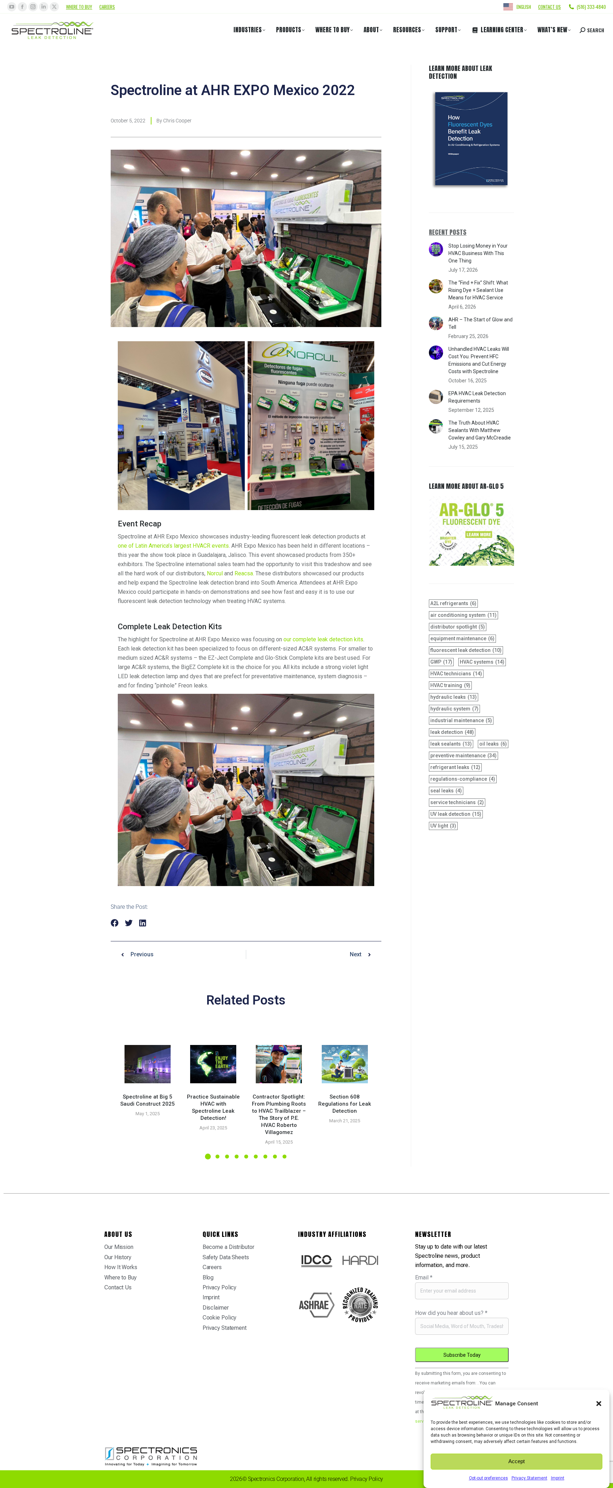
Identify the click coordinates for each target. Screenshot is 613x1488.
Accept (516, 1462)
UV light (443, 826)
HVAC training (450, 685)
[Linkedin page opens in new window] (43, 6)
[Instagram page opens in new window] (33, 6)
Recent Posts (447, 232)
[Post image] (148, 1064)
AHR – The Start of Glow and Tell (480, 323)
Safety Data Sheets (226, 1257)
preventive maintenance (463, 755)
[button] (598, 1403)
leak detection (452, 732)
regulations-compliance (462, 779)
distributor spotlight (457, 627)
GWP (441, 662)
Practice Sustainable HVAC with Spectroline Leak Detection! (213, 1107)
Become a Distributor (228, 1247)
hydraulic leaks (453, 697)
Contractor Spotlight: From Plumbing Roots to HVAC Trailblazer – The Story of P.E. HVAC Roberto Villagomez (279, 1114)
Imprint (557, 1478)
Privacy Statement (529, 1478)
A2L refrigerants (453, 603)
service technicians (457, 802)
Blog (208, 1277)
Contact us (549, 6)
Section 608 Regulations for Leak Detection (344, 1104)
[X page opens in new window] (54, 6)
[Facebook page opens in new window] (22, 6)
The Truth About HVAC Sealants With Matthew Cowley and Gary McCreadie (479, 430)
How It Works (120, 1267)
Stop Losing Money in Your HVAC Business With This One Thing (478, 253)
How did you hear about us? (451, 1313)
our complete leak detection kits (323, 639)
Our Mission (118, 1247)
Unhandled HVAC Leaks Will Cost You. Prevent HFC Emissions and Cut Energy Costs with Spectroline (478, 360)
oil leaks (493, 744)
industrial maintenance (461, 720)
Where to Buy (79, 6)
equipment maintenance (462, 638)
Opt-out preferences (488, 1478)
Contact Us (118, 1287)
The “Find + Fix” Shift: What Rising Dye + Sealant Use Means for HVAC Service (478, 290)
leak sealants (451, 744)
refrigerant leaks (455, 767)
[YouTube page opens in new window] (11, 6)
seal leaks (446, 790)
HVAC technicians (456, 673)
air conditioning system (463, 615)
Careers (107, 6)
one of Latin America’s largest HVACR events (173, 545)
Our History (117, 1257)
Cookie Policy (220, 1317)
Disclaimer (216, 1307)
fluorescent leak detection (466, 650)
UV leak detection (455, 814)
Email (423, 1277)
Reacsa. (244, 573)
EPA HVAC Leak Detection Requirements (477, 397)
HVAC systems (482, 662)
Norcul (215, 573)
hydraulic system (454, 709)
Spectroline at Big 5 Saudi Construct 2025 (147, 1100)
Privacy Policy (220, 1287)
